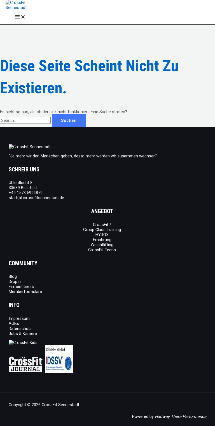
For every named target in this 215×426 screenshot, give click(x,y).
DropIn (15, 281)
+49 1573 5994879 (26, 192)
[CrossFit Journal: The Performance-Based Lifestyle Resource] (26, 371)
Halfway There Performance (180, 416)
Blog (13, 276)
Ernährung (102, 239)
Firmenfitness (21, 286)
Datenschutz (20, 328)
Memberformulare (25, 291)
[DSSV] (59, 371)
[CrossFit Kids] (23, 342)
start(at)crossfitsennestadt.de (36, 197)
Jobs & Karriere (23, 333)
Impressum (19, 318)
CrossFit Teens (102, 249)
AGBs (14, 323)
